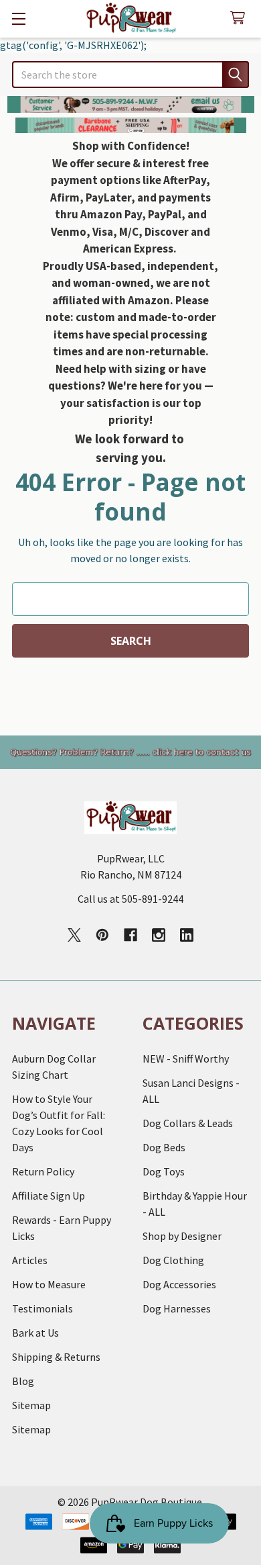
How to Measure (49, 1284)
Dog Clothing (173, 1260)
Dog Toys (164, 1171)
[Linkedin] (187, 935)
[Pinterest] (102, 935)
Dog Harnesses (177, 1308)
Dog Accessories (179, 1284)
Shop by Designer (182, 1236)
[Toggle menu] (18, 18)
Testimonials (42, 1308)
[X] (74, 935)
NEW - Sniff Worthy (186, 1058)
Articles (30, 1260)
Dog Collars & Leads (188, 1123)
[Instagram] (159, 935)
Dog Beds (164, 1147)
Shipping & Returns (56, 1356)
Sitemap (31, 1405)
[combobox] (130, 74)
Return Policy (43, 1171)
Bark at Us (35, 1332)
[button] (130, 104)
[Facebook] (130, 935)
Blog (23, 1381)
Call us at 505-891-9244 (130, 898)
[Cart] (240, 18)
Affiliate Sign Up (48, 1195)
